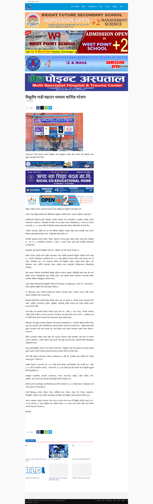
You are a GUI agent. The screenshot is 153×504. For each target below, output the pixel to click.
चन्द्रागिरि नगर (92, 7)
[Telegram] (50, 108)
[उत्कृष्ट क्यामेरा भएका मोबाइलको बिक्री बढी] (83, 451)
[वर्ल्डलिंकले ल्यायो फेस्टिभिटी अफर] (36, 470)
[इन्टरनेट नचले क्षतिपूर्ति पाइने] (59, 451)
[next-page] (29, 483)
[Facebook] (38, 108)
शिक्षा (101, 7)
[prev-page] (27, 483)
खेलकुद (115, 7)
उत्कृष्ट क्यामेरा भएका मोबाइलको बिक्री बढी (81, 459)
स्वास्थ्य (107, 7)
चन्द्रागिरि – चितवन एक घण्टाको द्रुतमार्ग (81, 478)
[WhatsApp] (46, 108)
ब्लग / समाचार (75, 7)
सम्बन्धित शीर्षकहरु (31, 441)
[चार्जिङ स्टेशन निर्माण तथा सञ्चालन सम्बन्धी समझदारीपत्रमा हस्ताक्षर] (59, 470)
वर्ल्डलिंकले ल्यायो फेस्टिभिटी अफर (33, 478)
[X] (42, 108)
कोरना (83, 7)
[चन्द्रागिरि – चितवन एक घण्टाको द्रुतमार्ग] (83, 470)
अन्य (121, 7)
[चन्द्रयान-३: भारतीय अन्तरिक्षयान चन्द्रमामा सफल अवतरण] (36, 451)
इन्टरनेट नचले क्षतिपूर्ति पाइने (54, 459)
